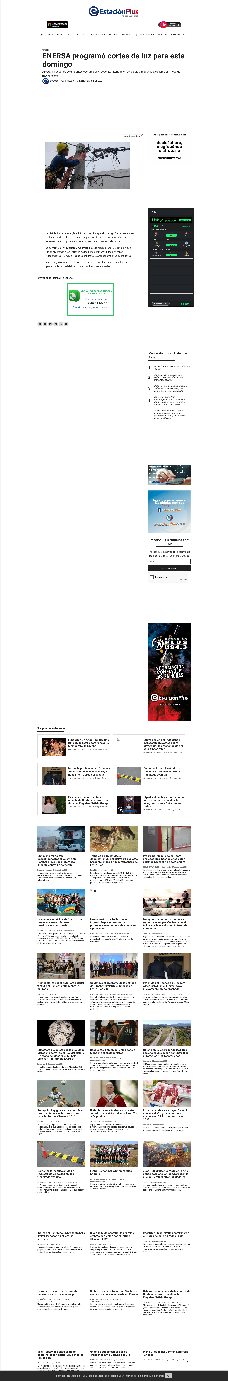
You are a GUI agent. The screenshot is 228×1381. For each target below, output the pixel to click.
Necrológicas (166, 1359)
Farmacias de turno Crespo (105, 35)
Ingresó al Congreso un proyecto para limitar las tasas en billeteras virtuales (61, 1236)
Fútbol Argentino (146, 35)
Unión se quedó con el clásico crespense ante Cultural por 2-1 (110, 1353)
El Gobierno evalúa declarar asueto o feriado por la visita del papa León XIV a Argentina (113, 1113)
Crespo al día (166, 867)
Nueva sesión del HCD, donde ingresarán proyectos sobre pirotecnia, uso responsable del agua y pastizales (163, 744)
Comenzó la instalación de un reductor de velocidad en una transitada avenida (161, 771)
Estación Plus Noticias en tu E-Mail (169, 542)
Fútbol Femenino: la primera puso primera (111, 1172)
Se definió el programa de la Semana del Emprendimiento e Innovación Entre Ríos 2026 (113, 986)
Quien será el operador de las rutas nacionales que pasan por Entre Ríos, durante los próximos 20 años (166, 1053)
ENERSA (57, 278)
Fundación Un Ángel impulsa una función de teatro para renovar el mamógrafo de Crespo (89, 743)
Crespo (49, 35)
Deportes (59, 930)
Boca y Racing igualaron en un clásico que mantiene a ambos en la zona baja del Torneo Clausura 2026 (60, 1113)
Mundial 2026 (95, 1121)
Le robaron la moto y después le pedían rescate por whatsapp (57, 1293)
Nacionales (147, 1061)
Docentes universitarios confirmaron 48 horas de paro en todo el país (166, 1234)
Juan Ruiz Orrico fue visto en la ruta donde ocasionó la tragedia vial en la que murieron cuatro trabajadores (165, 1174)
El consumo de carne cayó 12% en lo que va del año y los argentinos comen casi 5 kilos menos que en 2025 (165, 1115)
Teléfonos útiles (78, 35)
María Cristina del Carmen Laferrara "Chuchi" (165, 1353)
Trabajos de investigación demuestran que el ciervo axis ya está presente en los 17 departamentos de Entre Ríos (114, 860)
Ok (168, 1375)
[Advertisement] (114, 105)
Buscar (163, 35)
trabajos (68, 278)
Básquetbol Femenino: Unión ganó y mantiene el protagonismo (112, 1051)
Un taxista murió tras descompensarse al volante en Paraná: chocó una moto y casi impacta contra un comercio (56, 860)
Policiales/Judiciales (44, 870)
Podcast (128, 35)
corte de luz (44, 278)
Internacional (42, 1064)
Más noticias (179, 35)
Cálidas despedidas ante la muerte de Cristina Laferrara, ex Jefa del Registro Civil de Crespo (88, 800)
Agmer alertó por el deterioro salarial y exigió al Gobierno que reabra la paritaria (60, 986)
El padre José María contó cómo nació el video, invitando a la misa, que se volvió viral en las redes (163, 802)
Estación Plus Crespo (62, 81)
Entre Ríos (93, 870)
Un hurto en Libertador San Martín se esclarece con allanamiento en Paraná (114, 1293)
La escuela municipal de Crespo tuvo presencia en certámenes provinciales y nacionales (60, 922)
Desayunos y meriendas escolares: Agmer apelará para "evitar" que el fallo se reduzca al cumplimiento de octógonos (165, 924)
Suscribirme (169, 568)
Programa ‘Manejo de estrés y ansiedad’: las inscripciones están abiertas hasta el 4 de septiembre (164, 859)
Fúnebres (60, 35)
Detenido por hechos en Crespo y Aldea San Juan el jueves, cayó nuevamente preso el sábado (89, 771)
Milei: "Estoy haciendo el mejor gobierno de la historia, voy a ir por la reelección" (60, 1354)
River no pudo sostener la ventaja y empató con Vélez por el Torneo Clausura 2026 (112, 1236)
